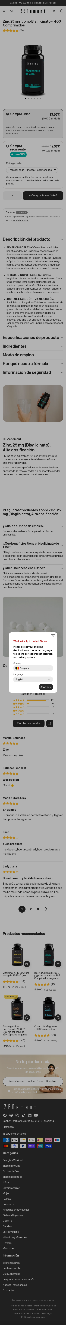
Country (17, 663)
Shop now (45, 687)
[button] (53, 636)
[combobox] (22, 668)
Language (18, 674)
